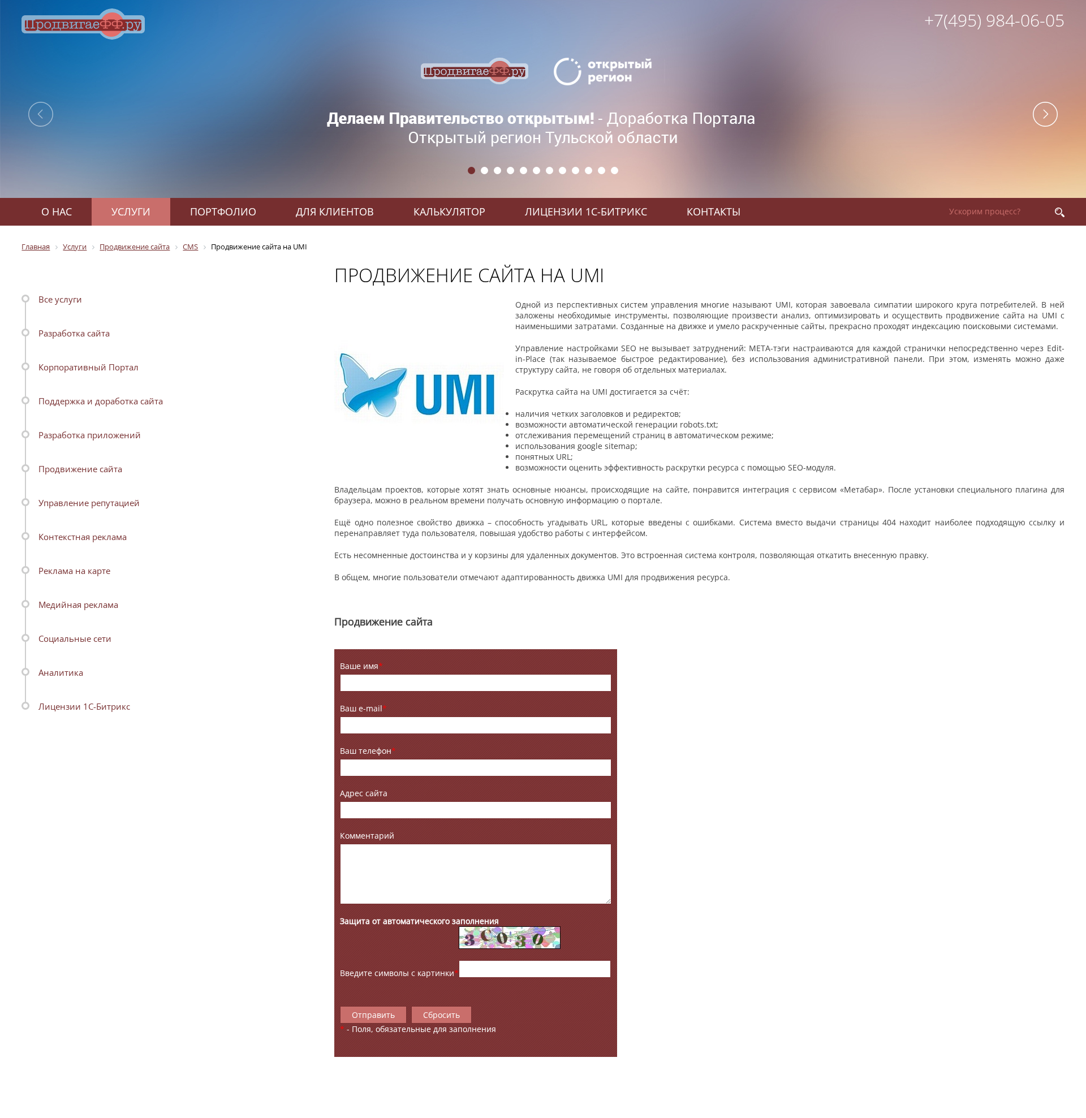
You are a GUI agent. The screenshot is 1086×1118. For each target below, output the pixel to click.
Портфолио (223, 211)
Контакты (713, 211)
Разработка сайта (74, 333)
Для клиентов (335, 211)
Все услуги (60, 299)
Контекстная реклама (82, 536)
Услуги (130, 211)
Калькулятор (449, 211)
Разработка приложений (89, 435)
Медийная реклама (78, 604)
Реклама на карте (74, 570)
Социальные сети (74, 638)
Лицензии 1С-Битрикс (586, 211)
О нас (56, 211)
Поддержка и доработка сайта (100, 401)
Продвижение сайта (80, 468)
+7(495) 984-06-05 (994, 20)
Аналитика (60, 672)
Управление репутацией (89, 502)
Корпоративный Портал (88, 367)
